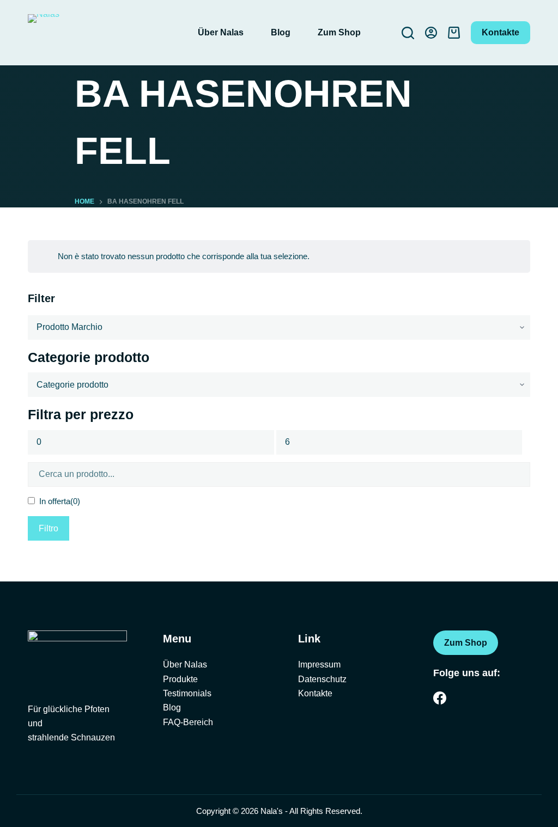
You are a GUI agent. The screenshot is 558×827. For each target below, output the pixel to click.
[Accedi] (431, 33)
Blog (280, 32)
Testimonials (187, 693)
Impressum (319, 664)
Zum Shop (339, 32)
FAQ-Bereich (188, 722)
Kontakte (500, 32)
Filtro (48, 528)
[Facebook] (439, 698)
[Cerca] (408, 33)
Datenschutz (322, 679)
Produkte (180, 679)
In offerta (59, 501)
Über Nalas (221, 32)
